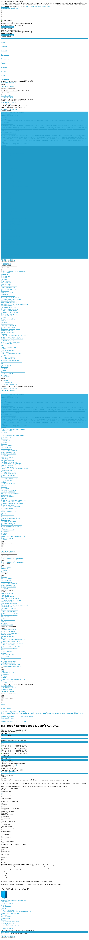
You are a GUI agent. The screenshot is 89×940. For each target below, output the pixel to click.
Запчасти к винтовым (8, 134)
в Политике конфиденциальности (37, 6)
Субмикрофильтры (61, 120)
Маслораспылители (17, 125)
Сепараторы (5, 140)
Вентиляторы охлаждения (25, 135)
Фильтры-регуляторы (63, 127)
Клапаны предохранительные (39, 137)
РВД (2, 142)
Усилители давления (47, 127)
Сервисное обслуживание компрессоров (16, 912)
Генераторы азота (7, 132)
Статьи (3, 920)
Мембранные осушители (34, 125)
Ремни (3, 145)
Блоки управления (8, 135)
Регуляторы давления (9, 185)
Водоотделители (7, 120)
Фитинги (18, 130)
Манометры (5, 125)
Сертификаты (6, 907)
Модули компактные (30, 139)
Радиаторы (62, 139)
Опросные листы (7, 256)
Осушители (5, 122)
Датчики (64, 135)
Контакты (4, 258)
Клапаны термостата (57, 137)
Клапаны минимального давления (13, 218)
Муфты (41, 139)
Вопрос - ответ (6, 916)
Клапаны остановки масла (18, 137)
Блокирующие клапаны (79, 127)
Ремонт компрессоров (9, 910)
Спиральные (13, 115)
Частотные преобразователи (51, 140)
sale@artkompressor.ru (9, 83)
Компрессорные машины (10, 921)
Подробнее (13, 8)
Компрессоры (6, 114)
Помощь (4, 915)
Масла (20, 139)
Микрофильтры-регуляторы (53, 125)
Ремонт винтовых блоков (10, 913)
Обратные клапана (51, 139)
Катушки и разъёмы (77, 129)
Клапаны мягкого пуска (27, 129)
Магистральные (19, 120)
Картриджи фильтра (75, 120)
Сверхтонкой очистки (45, 120)
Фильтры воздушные (18, 140)
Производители (7, 918)
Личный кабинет (7, 689)
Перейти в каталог (7, 27)
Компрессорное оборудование (12, 153)
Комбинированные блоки (74, 137)
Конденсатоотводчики (44, 129)
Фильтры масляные (33, 140)
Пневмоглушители (71, 125)
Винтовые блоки (41, 135)
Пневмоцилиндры (8, 130)
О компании (5, 902)
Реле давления (58, 129)
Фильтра (4, 119)
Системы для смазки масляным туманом (23, 127)
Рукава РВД (18, 144)
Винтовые (4, 115)
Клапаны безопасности (9, 129)
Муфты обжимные (7, 144)
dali (16, 765)
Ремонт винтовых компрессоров (13, 254)
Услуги (3, 908)
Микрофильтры (31, 120)
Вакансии (4, 905)
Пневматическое (7, 124)
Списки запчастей (7, 923)
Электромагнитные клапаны (72, 140)
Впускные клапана (54, 135)
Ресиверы (4, 117)
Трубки (67, 129)
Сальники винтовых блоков (76, 139)
